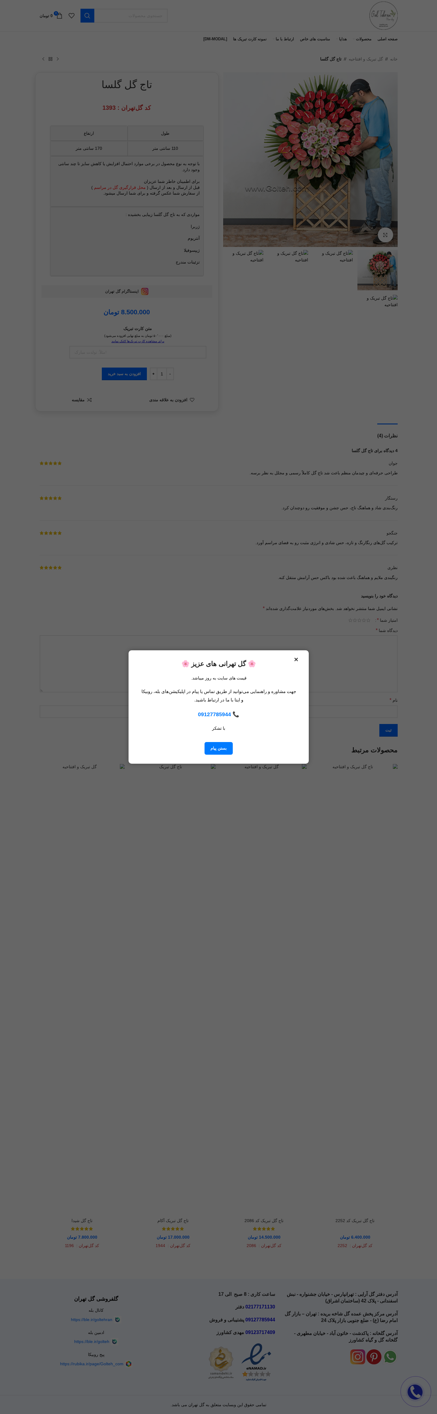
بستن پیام (219, 748)
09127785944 (214, 714)
